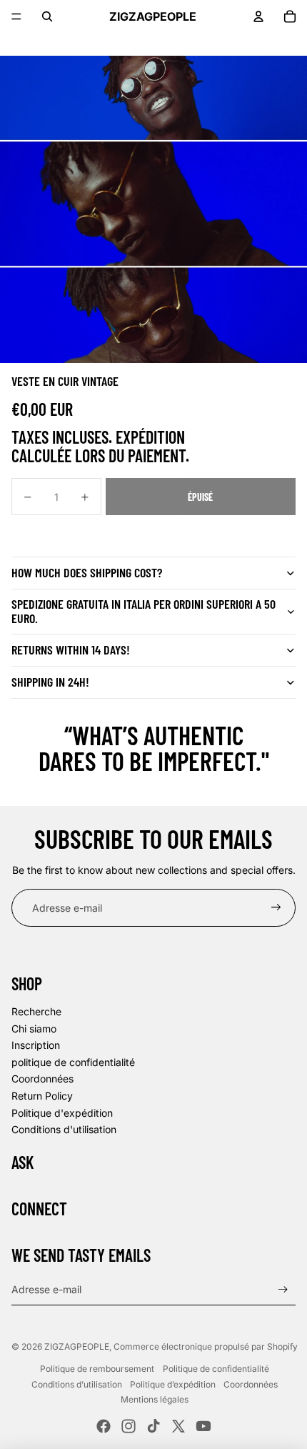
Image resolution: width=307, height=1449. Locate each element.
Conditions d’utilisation (76, 1384)
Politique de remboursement (97, 1368)
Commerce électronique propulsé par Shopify (206, 1346)
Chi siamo (33, 1028)
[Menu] (16, 16)
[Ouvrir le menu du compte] (258, 16)
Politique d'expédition (62, 1113)
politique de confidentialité (73, 1062)
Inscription (35, 1045)
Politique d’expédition (173, 1384)
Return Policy (42, 1096)
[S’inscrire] (276, 908)
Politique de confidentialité (216, 1368)
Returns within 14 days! (70, 649)
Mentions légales (154, 1399)
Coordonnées (42, 1078)
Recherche (36, 1011)
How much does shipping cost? (86, 572)
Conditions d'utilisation (63, 1129)
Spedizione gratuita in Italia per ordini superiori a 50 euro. (143, 611)
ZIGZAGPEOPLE (76, 1346)
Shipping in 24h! (50, 681)
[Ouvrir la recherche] (47, 16)
